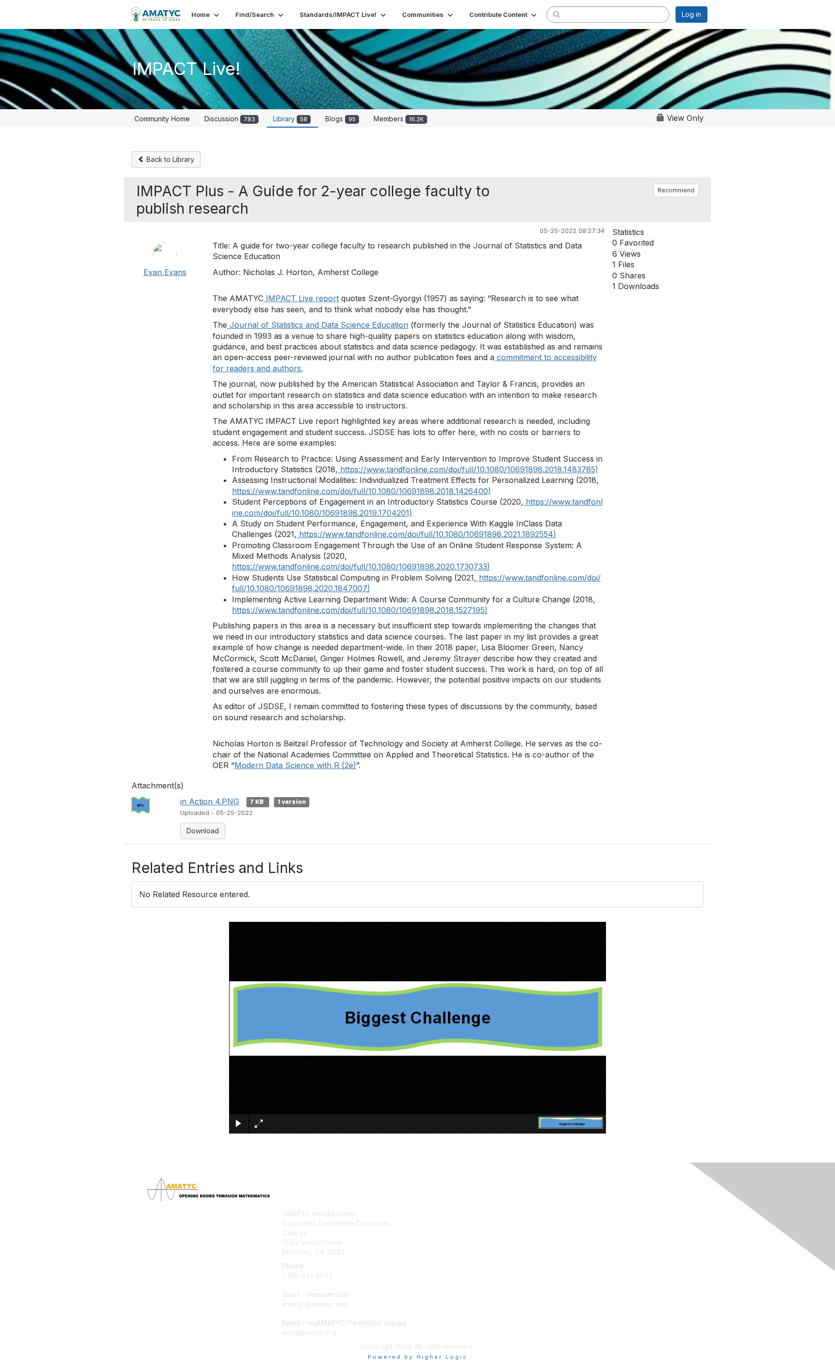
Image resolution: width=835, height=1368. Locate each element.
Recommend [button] (676, 190)
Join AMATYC (443, 1213)
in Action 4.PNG (209, 801)
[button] (206, 14)
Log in (691, 14)
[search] (557, 14)
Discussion (229, 119)
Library (290, 119)
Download (203, 831)
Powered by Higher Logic (418, 1356)
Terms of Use (582, 1223)
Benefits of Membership (459, 1223)
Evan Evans (165, 272)
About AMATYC (585, 1213)
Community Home (162, 119)
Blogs (340, 119)
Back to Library (169, 159)
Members (399, 119)
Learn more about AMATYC (464, 1233)
